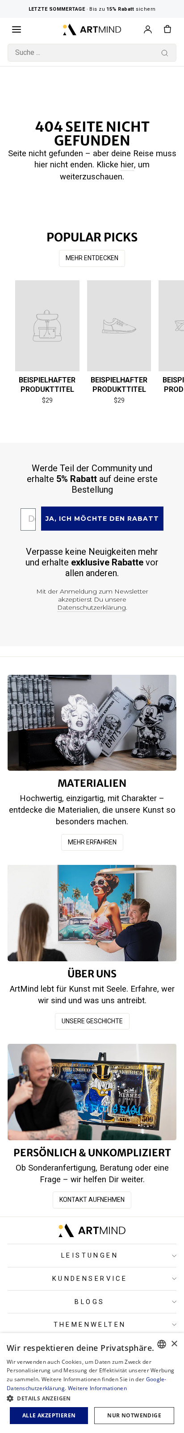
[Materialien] (92, 723)
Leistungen (89, 1255)
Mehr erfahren (92, 842)
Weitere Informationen (97, 1388)
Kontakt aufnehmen (92, 1199)
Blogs (90, 1302)
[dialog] (92, 1383)
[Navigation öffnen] (16, 29)
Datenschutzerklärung (91, 607)
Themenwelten (90, 1325)
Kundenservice (89, 1279)
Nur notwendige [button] (134, 1415)
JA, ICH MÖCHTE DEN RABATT (102, 519)
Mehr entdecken (92, 258)
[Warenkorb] (167, 29)
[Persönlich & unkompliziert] (92, 1092)
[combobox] (92, 53)
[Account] (148, 29)
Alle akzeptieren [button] (48, 1415)
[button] (92, 1398)
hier (127, 164)
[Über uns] (92, 913)
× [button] (174, 1344)
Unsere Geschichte (92, 1021)
